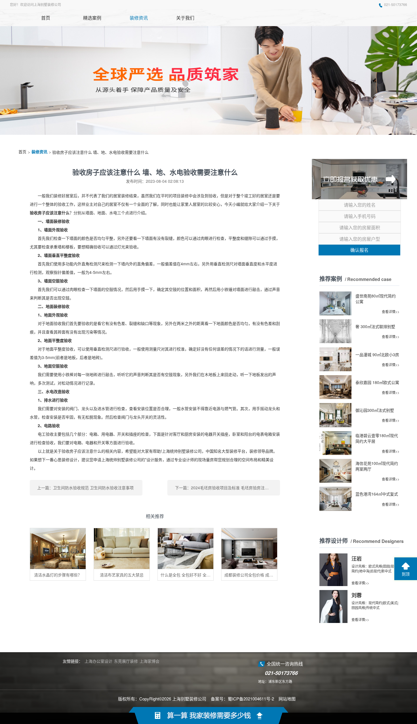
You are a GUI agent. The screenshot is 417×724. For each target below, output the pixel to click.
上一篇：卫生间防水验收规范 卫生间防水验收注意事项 (85, 487)
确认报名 (359, 250)
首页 (22, 152)
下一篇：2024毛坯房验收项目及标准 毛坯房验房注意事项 (226, 487)
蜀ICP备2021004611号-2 (251, 699)
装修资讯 (39, 152)
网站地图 (287, 699)
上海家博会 (149, 661)
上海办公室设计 (98, 661)
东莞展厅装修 (126, 661)
